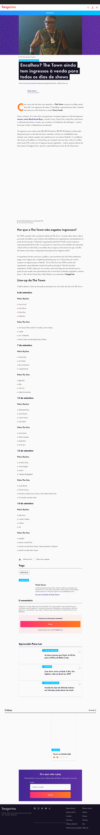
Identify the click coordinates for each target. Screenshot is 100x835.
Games (84, 812)
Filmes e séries (87, 808)
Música (84, 816)
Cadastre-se (59, 630)
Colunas (85, 820)
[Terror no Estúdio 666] (63, 733)
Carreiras (69, 820)
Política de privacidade (73, 828)
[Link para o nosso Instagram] (38, 808)
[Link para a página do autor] (23, 91)
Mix (83, 824)
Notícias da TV (71, 812)
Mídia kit (85, 828)
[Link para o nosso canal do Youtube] (46, 808)
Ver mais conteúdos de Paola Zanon (47, 595)
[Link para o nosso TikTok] (49, 808)
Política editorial (71, 824)
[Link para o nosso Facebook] (35, 808)
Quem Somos (70, 808)
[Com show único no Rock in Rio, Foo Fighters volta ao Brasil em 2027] (30, 672)
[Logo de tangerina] (9, 7)
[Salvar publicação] (79, 652)
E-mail (32, 782)
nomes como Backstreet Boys (30, 119)
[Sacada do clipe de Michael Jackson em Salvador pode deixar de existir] (30, 689)
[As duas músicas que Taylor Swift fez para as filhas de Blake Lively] (30, 656)
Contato (68, 816)
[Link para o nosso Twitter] (42, 808)
